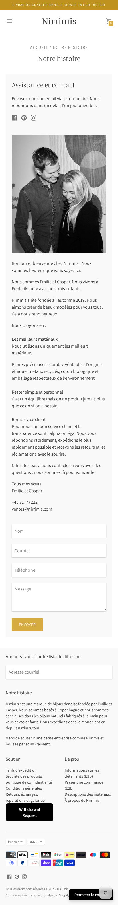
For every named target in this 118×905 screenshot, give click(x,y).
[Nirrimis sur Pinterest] (24, 117)
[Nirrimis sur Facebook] (14, 117)
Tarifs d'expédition (21, 770)
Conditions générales (24, 788)
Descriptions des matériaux (88, 794)
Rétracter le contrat (91, 894)
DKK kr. (34, 842)
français (13, 842)
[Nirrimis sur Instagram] (33, 117)
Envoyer (27, 624)
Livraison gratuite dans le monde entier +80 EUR (59, 5)
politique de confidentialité (29, 782)
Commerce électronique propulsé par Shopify (38, 895)
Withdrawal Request (29, 812)
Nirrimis (62, 889)
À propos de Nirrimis (82, 800)
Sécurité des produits (24, 776)
